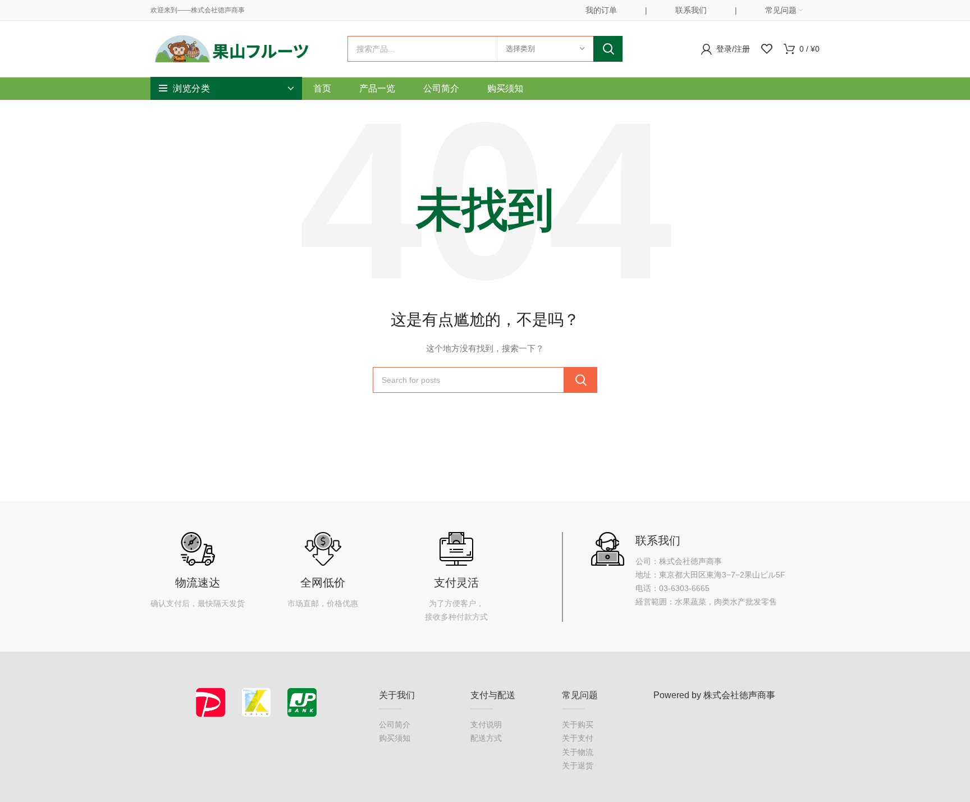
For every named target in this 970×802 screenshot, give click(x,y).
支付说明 (486, 724)
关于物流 (577, 752)
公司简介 (394, 724)
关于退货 (577, 765)
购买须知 (394, 738)
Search (608, 49)
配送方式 (486, 738)
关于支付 (577, 738)
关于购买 (577, 724)
